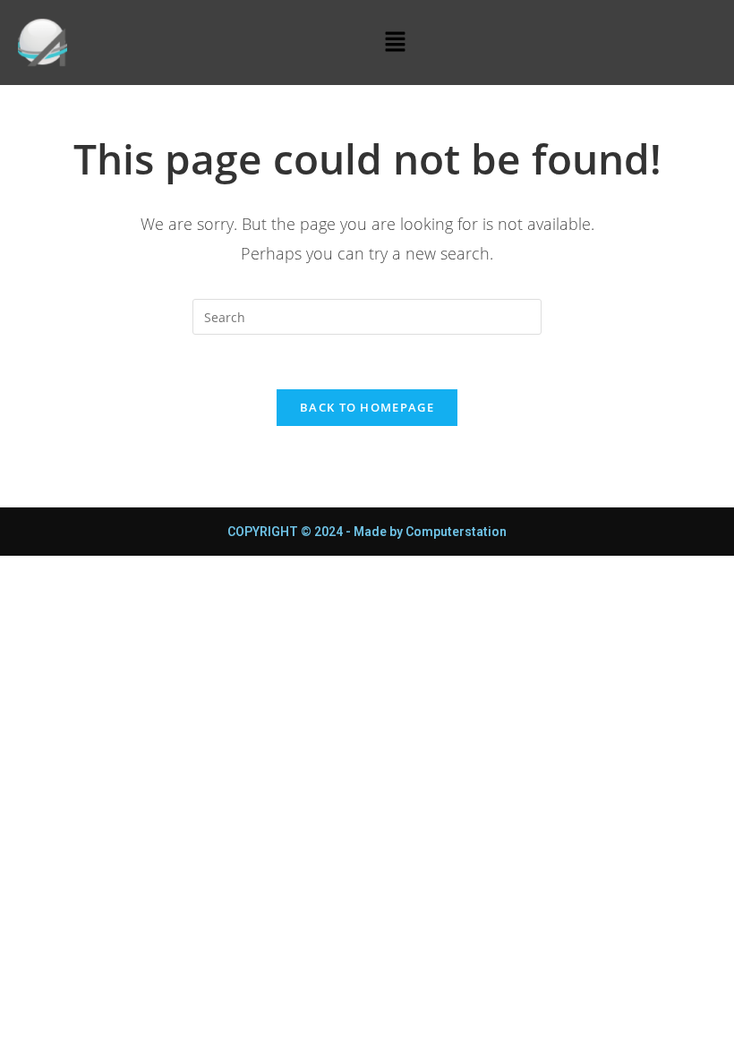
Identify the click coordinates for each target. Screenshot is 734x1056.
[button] (395, 42)
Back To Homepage (367, 407)
